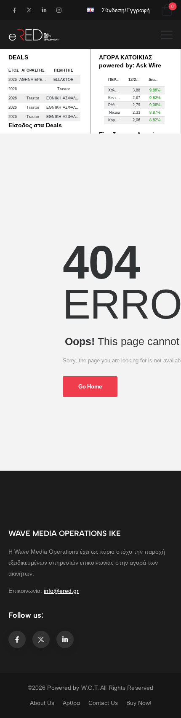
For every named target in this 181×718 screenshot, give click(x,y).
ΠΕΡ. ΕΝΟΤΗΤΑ (116, 80)
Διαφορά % (157, 80)
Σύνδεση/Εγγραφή (125, 10)
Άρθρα (71, 702)
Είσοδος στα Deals (35, 125)
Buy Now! (139, 702)
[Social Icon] (14, 10)
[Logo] (33, 35)
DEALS (18, 57)
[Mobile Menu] (167, 34)
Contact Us (103, 702)
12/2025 (135, 80)
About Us (42, 702)
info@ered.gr (61, 590)
